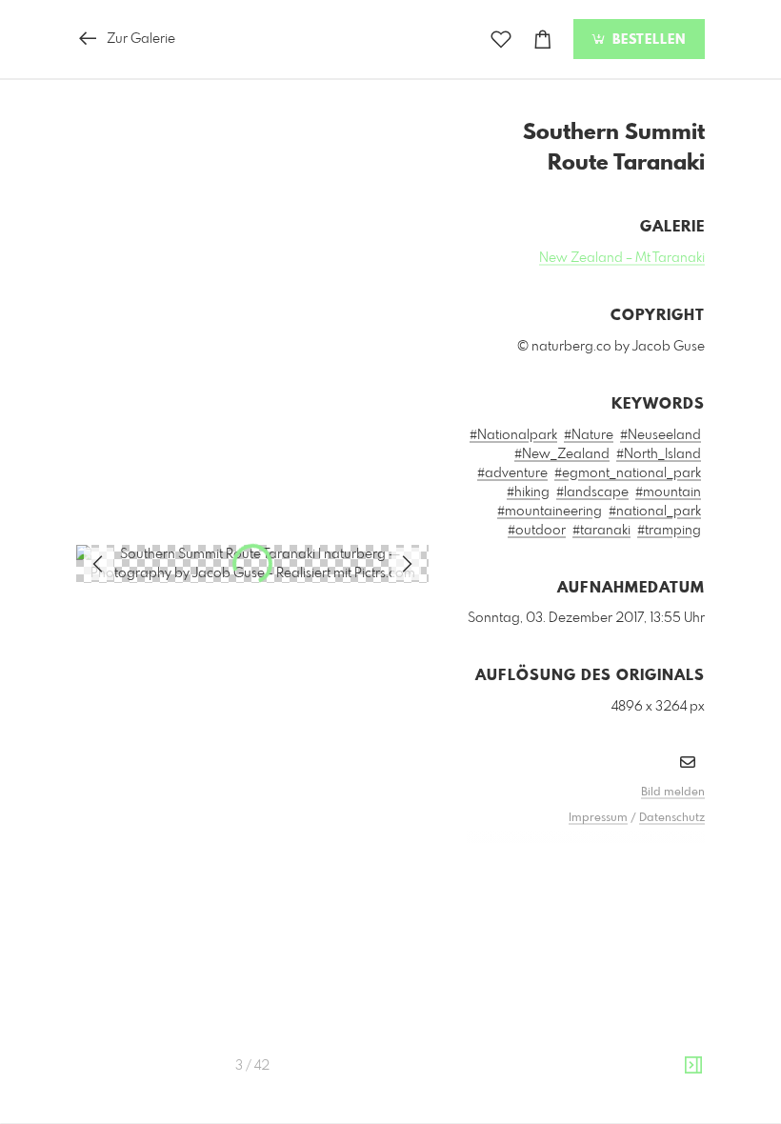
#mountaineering (549, 511)
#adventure (512, 473)
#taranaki (601, 530)
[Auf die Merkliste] (501, 39)
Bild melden (673, 792)
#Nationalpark (513, 435)
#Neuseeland (660, 435)
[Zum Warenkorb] (542, 39)
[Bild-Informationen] (693, 1066)
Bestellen (647, 40)
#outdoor (537, 530)
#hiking (528, 492)
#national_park (655, 511)
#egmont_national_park (627, 473)
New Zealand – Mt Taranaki (622, 258)
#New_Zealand (562, 454)
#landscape (592, 492)
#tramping (669, 530)
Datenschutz (672, 818)
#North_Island (658, 454)
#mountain (668, 492)
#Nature (588, 435)
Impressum (598, 818)
